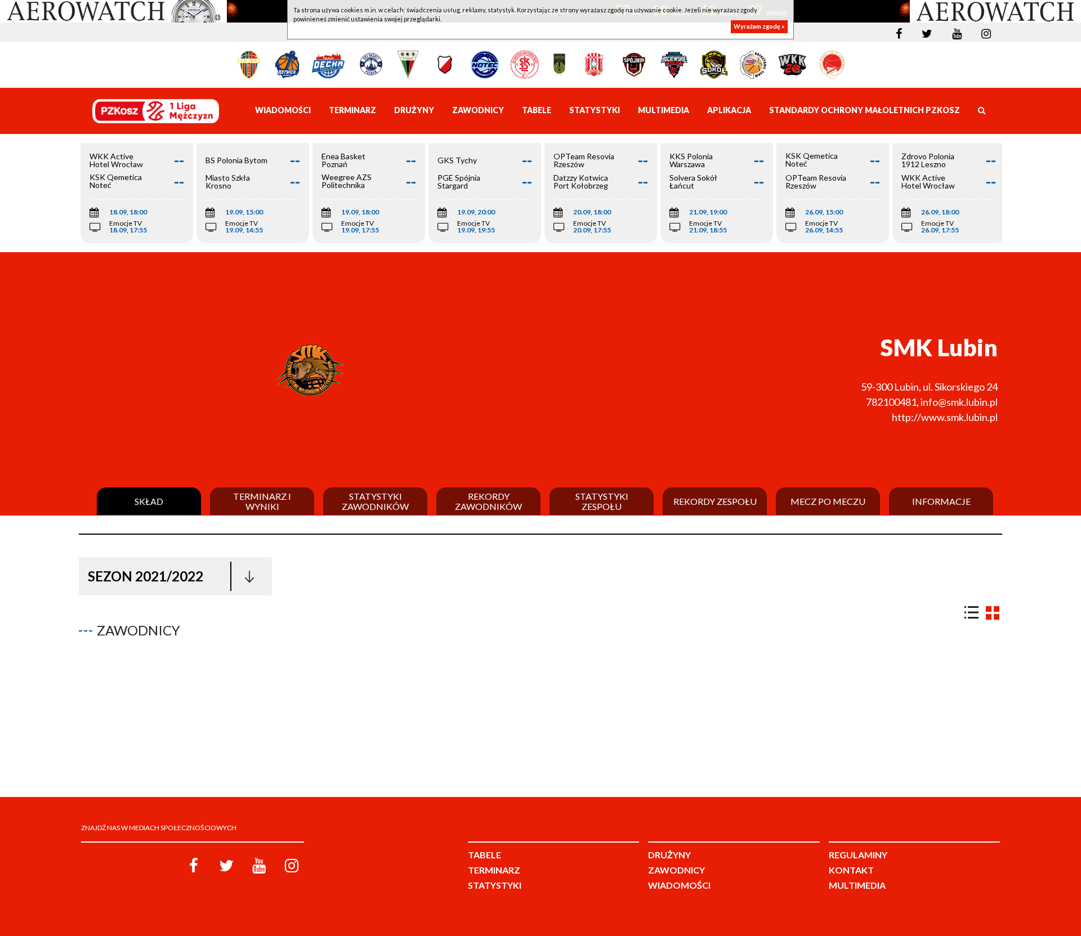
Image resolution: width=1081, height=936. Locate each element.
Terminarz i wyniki (262, 501)
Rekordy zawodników (488, 501)
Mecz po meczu (827, 501)
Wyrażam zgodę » (759, 26)
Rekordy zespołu (715, 501)
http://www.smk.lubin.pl (945, 417)
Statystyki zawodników (375, 501)
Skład (149, 501)
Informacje (941, 501)
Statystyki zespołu (601, 501)
